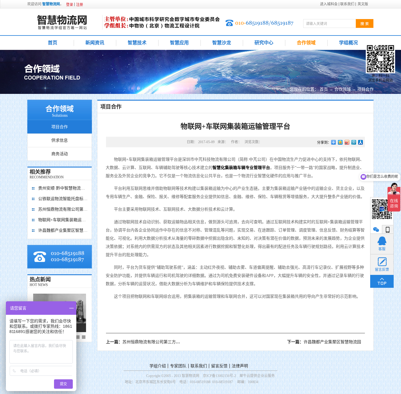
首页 (52, 42)
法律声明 (240, 366)
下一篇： (324, 342)
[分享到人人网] (360, 142)
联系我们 (199, 366)
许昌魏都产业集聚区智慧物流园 (63, 230)
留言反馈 (219, 366)
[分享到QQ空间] (340, 142)
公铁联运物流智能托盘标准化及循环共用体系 (63, 199)
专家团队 (178, 366)
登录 (69, 5)
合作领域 (342, 89)
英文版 (363, 4)
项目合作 (365, 89)
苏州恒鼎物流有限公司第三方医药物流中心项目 (63, 209)
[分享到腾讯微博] (353, 142)
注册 (79, 5)
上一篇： (157, 342)
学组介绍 (157, 366)
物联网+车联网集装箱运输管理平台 (63, 220)
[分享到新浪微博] (347, 142)
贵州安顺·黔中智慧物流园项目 (63, 188)
